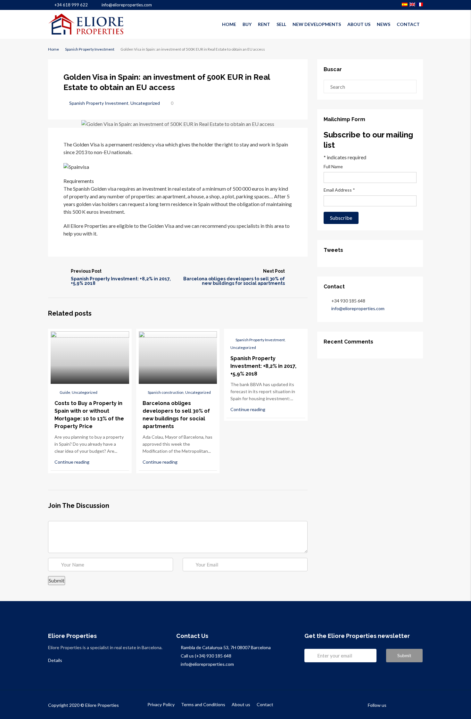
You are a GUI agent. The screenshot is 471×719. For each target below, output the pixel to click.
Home (229, 24)
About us (358, 24)
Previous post (86, 271)
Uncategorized (145, 103)
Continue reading (72, 462)
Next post (274, 271)
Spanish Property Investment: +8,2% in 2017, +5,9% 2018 (121, 281)
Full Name (333, 166)
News (383, 24)
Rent (264, 24)
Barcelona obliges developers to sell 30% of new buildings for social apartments (234, 281)
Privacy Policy (161, 704)
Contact (408, 24)
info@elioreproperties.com (357, 308)
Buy (247, 24)
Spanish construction (166, 392)
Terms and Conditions (203, 704)
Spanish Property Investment (89, 49)
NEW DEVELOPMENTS (317, 24)
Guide (65, 392)
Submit (404, 655)
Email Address (339, 190)
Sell (281, 24)
